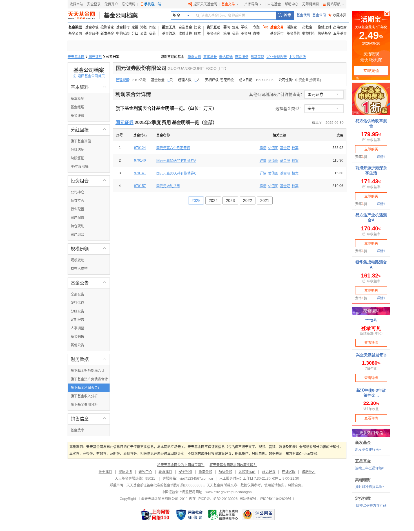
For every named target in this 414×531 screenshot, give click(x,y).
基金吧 (246, 34)
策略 (226, 34)
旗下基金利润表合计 (86, 388)
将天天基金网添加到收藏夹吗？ (233, 465)
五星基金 (340, 34)
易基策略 (257, 57)
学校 (244, 27)
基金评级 (77, 116)
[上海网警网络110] (155, 514)
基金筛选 (168, 34)
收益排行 (309, 34)
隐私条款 (225, 472)
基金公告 (89, 283)
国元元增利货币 (168, 186)
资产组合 (77, 235)
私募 (152, 34)
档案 (295, 148)
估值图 (273, 148)
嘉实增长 (210, 57)
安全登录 (94, 4)
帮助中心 (291, 4)
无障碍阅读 (310, 4)
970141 (140, 173)
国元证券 (95, 57)
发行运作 (77, 303)
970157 (140, 186)
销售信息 (89, 419)
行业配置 (77, 209)
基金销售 (77, 337)
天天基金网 (76, 57)
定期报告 (77, 320)
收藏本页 (337, 15)
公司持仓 (77, 192)
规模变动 (77, 260)
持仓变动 (77, 226)
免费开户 (111, 4)
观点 (235, 27)
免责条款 (205, 472)
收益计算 (185, 34)
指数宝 (307, 27)
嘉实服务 (241, 57)
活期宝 (292, 27)
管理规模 (122, 80)
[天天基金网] (84, 15)
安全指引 (185, 472)
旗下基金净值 (81, 141)
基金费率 (77, 430)
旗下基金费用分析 (84, 405)
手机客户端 (152, 4)
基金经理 (77, 107)
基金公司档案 (121, 15)
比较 (197, 27)
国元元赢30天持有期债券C (176, 173)
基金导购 (293, 34)
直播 (256, 34)
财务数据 (89, 359)
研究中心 (145, 472)
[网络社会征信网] (189, 514)
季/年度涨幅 (79, 167)
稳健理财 (324, 27)
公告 (143, 34)
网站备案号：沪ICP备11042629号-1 (266, 499)
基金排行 (123, 27)
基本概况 (77, 99)
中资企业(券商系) (308, 80)
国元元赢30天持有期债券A (176, 161)
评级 (152, 27)
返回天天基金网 (205, 4)
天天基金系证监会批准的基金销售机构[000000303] (164, 485)
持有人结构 (79, 269)
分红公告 (77, 311)
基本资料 (89, 87)
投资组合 (89, 181)
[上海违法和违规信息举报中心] (223, 514)
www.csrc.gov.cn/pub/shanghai (229, 492)
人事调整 (77, 328)
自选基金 (274, 4)
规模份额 (89, 248)
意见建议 (268, 472)
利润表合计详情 (133, 94)
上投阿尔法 (297, 57)
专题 (256, 27)
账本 (197, 34)
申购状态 (123, 34)
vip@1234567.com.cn (196, 479)
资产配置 (77, 218)
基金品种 (92, 34)
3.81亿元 (139, 80)
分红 (135, 34)
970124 (140, 148)
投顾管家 (107, 27)
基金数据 (75, 27)
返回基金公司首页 (89, 76)
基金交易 (228, 4)
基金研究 (213, 34)
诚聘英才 (308, 472)
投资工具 (168, 27)
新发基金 (107, 34)
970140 (140, 160)
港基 (143, 27)
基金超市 (277, 34)
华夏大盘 (194, 57)
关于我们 (105, 472)
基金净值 (92, 27)
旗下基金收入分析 (84, 396)
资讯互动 (213, 27)
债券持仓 (77, 201)
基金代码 (303, 15)
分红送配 (77, 150)
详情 (263, 148)
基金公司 (319, 15)
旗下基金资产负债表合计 (89, 379)
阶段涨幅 (77, 158)
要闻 (226, 27)
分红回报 (89, 129)
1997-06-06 (264, 80)
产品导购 (251, 4)
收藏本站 (76, 4)
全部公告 (77, 294)
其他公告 (77, 345)
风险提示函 (247, 472)
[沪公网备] (258, 514)
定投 (135, 27)
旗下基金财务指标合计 (87, 371)
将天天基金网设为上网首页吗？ (180, 465)
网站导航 (333, 4)
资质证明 (125, 472)
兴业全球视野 (276, 57)
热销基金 (324, 34)
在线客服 (288, 472)
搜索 (285, 15)
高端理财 (340, 27)
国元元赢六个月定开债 (173, 148)
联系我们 (165, 472)
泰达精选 (226, 57)
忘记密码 (128, 4)
